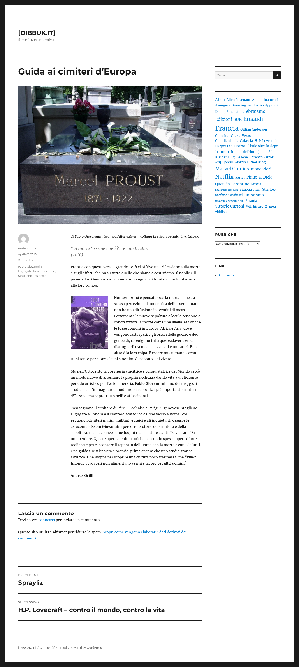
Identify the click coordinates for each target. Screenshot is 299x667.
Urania (251, 201)
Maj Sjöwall (224, 162)
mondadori (261, 169)
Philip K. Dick (258, 177)
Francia (227, 128)
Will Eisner (254, 206)
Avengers (222, 105)
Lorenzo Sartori (262, 157)
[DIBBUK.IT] (37, 33)
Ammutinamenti (265, 100)
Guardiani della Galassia (234, 141)
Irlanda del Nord (244, 152)
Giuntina (222, 136)
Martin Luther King (250, 162)
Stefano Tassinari (229, 195)
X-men (270, 206)
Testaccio (39, 275)
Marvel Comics (232, 169)
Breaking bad (242, 105)
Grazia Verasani (243, 136)
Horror (239, 146)
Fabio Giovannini (30, 266)
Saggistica (25, 260)
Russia (256, 184)
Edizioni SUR (228, 119)
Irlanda (222, 151)
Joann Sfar (266, 152)
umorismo (254, 195)
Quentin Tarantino (232, 184)
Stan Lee (269, 190)
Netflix (224, 176)
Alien (220, 99)
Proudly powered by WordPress (80, 648)
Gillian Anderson (253, 129)
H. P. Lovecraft (266, 141)
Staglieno (25, 275)
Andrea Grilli (27, 248)
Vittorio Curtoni (229, 206)
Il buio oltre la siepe (262, 146)
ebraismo (256, 111)
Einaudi (253, 119)
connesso (47, 520)
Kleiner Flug (225, 157)
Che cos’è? (47, 648)
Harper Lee (223, 146)
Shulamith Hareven (226, 189)
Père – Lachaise (44, 271)
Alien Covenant (238, 100)
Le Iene (242, 157)
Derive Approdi (266, 105)
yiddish (221, 212)
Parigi (240, 177)
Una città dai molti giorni (229, 201)
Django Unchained (229, 112)
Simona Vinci (250, 190)
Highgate (25, 271)
